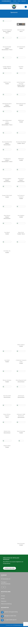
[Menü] (26, 7)
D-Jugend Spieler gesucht (10, 619)
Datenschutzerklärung (14, 3)
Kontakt (15, 1)
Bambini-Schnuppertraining (11, 611)
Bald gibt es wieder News (10, 615)
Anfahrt (18, 1)
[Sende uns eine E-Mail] (5, 587)
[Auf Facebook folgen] (2, 587)
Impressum (23, 1)
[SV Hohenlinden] (14, 7)
